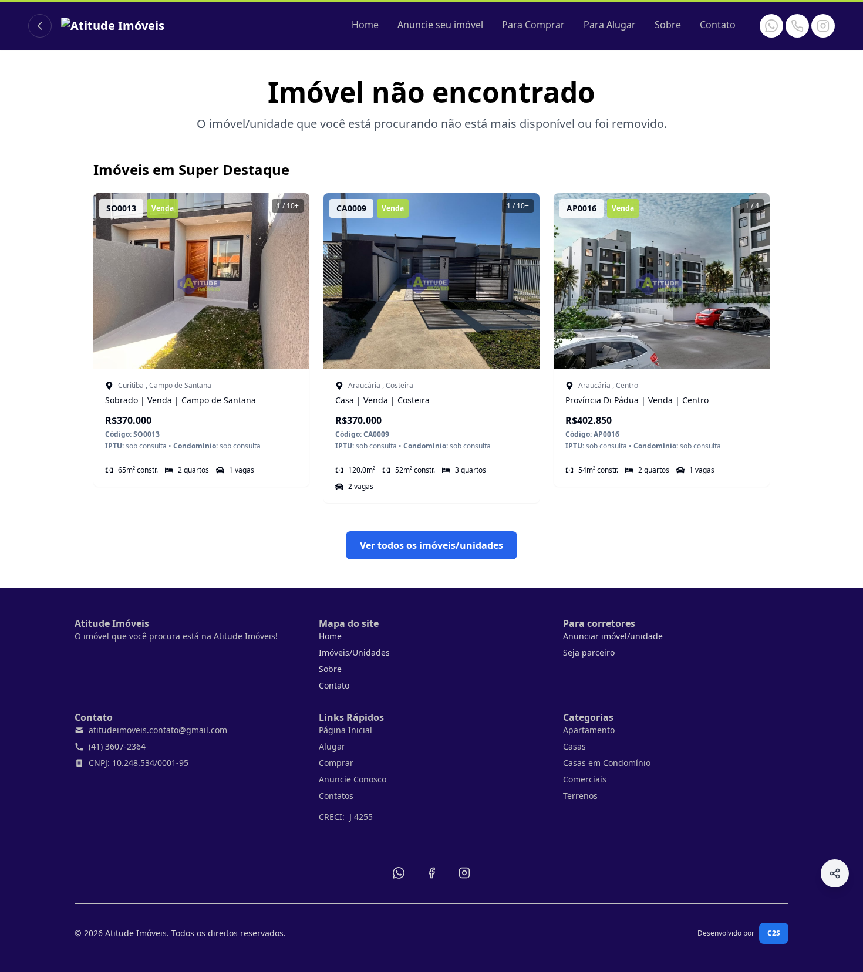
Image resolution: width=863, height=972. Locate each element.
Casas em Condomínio (606, 762)
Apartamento (589, 729)
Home (365, 24)
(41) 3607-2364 (117, 746)
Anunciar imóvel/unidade (613, 636)
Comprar (336, 762)
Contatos (336, 795)
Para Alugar (610, 24)
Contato (718, 24)
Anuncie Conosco (352, 779)
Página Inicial (345, 729)
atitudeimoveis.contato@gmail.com (158, 729)
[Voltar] (40, 26)
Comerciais (584, 779)
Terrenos (580, 795)
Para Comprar (533, 24)
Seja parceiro (589, 652)
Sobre (668, 24)
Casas (574, 746)
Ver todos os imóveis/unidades (431, 545)
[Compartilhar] (835, 873)
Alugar (332, 746)
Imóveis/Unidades (354, 652)
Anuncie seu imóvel (440, 24)
